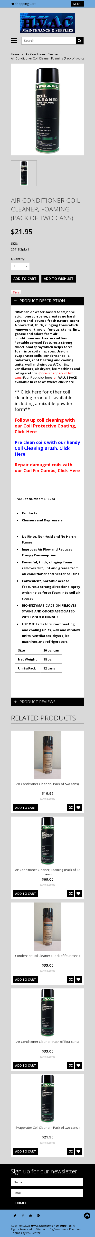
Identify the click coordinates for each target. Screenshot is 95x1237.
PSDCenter (33, 1233)
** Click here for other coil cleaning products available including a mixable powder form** (44, 400)
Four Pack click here (37, 377)
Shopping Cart (25, 3)
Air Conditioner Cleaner (42, 54)
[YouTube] (30, 1215)
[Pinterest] (38, 1215)
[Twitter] (14, 1215)
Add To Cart (25, 807)
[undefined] (47, 109)
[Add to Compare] (70, 807)
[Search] (80, 40)
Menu (77, 4)
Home (15, 54)
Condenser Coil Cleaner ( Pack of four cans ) (47, 955)
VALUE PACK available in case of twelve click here (46, 379)
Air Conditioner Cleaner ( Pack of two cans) (47, 784)
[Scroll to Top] (87, 1215)
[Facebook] (23, 1215)
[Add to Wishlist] (78, 807)
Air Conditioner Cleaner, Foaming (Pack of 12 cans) (47, 872)
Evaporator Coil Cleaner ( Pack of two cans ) (47, 1127)
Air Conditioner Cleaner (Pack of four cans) (47, 1041)
